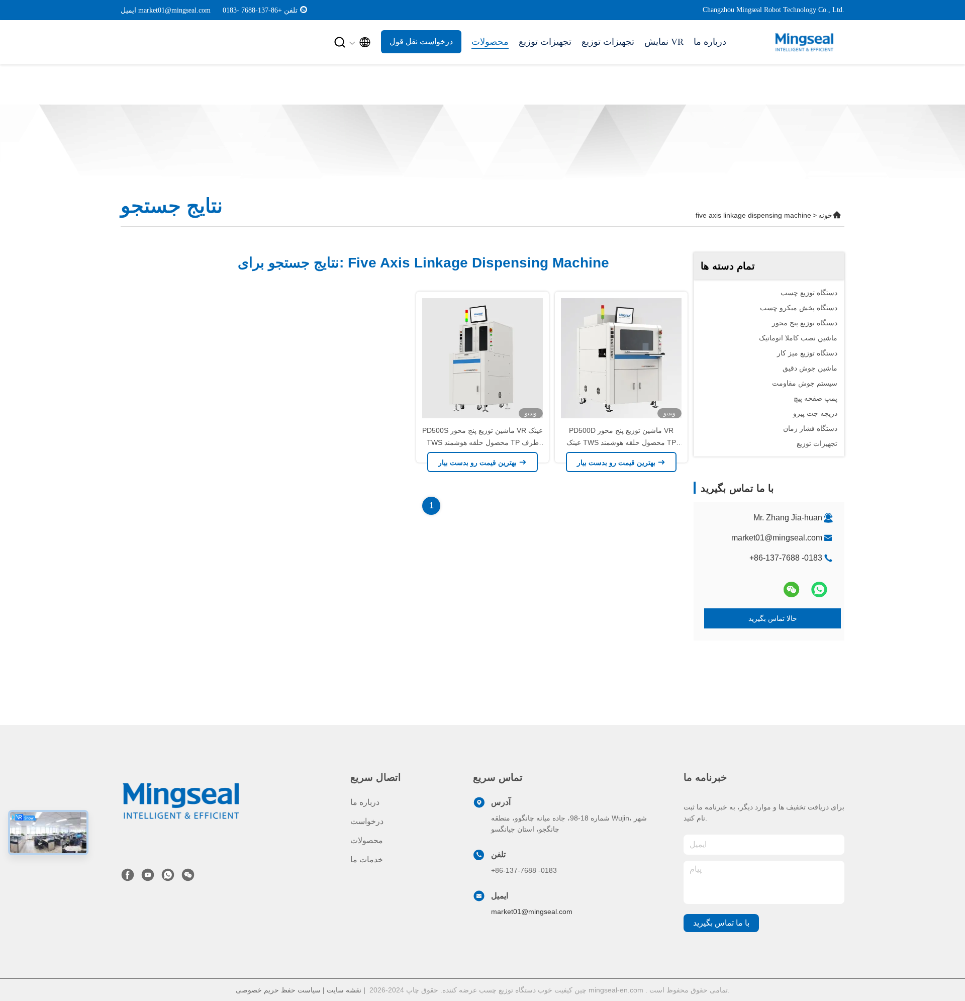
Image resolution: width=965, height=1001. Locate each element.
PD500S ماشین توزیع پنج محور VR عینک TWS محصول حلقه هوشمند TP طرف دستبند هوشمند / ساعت (482, 442)
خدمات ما (366, 859)
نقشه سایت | (346, 990)
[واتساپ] (819, 589)
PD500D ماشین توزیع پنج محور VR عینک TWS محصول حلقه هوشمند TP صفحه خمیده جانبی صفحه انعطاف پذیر (621, 442)
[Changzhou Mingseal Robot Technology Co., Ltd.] (181, 800)
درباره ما (710, 42)
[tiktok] (148, 875)
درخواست (366, 821)
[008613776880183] (304, 10)
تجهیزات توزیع (545, 42)
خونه (825, 215)
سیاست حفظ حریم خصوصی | (281, 990)
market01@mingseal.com (776, 537)
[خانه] (804, 42)
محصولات (490, 42)
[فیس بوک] (128, 875)
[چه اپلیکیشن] (168, 875)
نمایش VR (664, 42)
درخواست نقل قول (421, 41)
